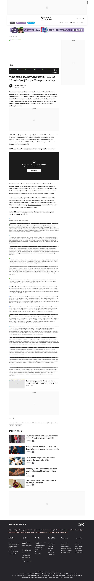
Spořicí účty (77, 544)
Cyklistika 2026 (51, 554)
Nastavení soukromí (78, 575)
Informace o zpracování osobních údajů (61, 575)
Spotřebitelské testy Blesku (50, 530)
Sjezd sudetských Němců (40, 545)
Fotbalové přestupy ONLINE (27, 532)
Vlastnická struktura (25, 577)
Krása (66, 22)
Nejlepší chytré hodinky (66, 548)
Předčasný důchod (78, 542)
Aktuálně (11, 538)
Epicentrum (11, 542)
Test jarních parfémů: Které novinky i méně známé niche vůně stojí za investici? (42, 382)
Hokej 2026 (50, 546)
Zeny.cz (10, 36)
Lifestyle (72, 22)
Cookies (71, 575)
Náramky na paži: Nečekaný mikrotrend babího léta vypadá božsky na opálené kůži (41, 471)
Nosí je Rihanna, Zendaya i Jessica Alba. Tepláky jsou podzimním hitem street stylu (42, 448)
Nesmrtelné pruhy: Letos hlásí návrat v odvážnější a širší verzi (41, 482)
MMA (49, 542)
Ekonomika (78, 538)
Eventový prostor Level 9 (41, 532)
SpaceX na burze (64, 542)
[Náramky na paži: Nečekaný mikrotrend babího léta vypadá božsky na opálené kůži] (17, 472)
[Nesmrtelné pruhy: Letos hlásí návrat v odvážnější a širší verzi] (17, 483)
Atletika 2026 (51, 552)
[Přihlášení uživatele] (77, 18)
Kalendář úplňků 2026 (13, 551)
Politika (37, 538)
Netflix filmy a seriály (65, 552)
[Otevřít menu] (83, 18)
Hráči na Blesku (30, 530)
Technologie (65, 538)
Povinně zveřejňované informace (66, 577)
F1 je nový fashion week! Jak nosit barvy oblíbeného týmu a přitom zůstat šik (42, 437)
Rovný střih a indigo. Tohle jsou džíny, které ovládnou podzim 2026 (40, 459)
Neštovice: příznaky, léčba (14, 544)
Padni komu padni (38, 549)
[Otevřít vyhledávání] (80, 18)
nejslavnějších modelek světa (33, 205)
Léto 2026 (25, 538)
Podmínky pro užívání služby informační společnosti (41, 575)
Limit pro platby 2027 (79, 546)
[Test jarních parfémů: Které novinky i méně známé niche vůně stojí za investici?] (17, 384)
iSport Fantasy (38, 530)
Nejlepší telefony (65, 544)
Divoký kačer (37, 553)
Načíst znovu (34, 170)
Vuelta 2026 (64, 532)
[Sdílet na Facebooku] (10, 418)
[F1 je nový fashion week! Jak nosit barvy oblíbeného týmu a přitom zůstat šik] (17, 439)
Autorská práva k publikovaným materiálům (21, 575)
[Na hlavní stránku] (47, 18)
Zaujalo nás (80, 22)
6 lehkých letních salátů (26, 561)
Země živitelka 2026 (79, 552)
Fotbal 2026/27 (51, 544)
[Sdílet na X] (13, 418)
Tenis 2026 (50, 548)
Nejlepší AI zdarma (65, 546)
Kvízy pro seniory (12, 549)
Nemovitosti (62, 530)
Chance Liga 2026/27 (54, 532)
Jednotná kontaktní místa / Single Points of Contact (41, 577)
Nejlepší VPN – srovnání (66, 550)
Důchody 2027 (78, 548)
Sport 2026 (52, 538)
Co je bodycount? (12, 553)
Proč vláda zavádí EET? (39, 547)
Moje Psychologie (13, 530)
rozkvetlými (30, 193)
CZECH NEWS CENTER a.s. (52, 572)
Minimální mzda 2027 (79, 550)
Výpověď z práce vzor (39, 551)
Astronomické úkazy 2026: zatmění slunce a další (26, 551)
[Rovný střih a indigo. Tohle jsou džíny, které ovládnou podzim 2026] (17, 461)
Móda (61, 22)
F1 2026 (50, 550)
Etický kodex (55, 577)
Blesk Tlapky (22, 530)
